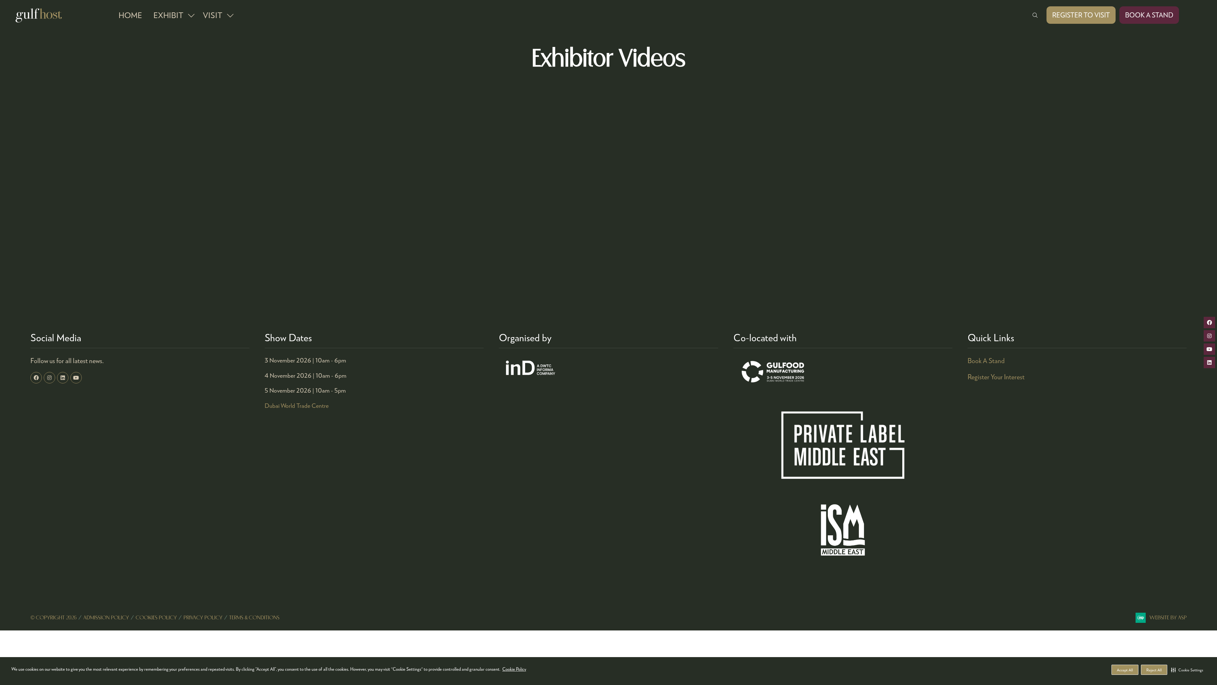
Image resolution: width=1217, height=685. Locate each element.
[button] (1187, 670)
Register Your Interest (996, 377)
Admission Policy (106, 617)
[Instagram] (49, 377)
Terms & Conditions (254, 617)
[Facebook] (36, 377)
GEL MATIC (433, 126)
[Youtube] (76, 377)
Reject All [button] (1154, 670)
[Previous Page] (601, 294)
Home (130, 15)
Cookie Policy (514, 669)
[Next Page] (616, 294)
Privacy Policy (203, 617)
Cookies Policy (156, 617)
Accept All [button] (1125, 670)
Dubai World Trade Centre (297, 405)
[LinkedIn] (62, 377)
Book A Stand (986, 360)
